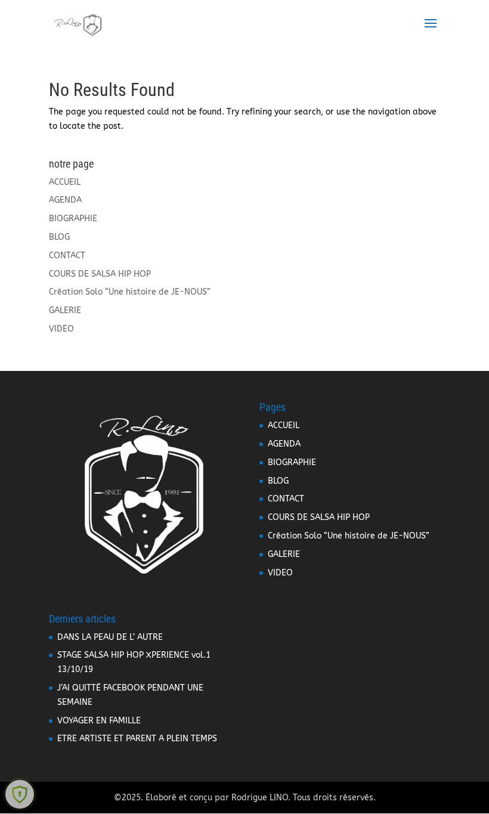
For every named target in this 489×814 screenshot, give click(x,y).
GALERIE (65, 310)
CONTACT (67, 255)
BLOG (59, 237)
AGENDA (65, 200)
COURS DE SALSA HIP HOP (100, 274)
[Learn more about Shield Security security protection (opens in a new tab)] (19, 794)
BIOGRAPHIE (73, 218)
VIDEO (61, 329)
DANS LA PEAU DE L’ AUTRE (110, 637)
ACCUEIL (65, 182)
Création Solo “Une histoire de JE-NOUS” (130, 292)
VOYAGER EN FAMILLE (99, 721)
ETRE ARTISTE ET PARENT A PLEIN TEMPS (137, 738)
